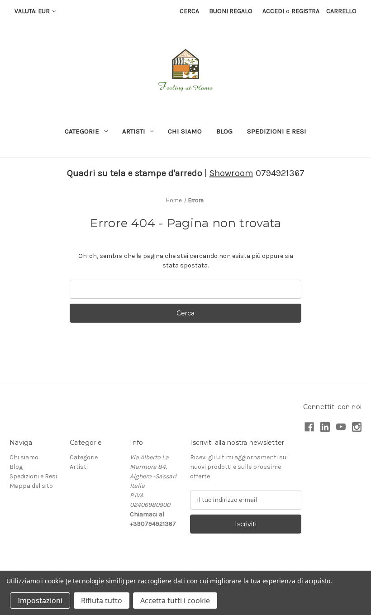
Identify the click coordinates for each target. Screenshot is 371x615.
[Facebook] (309, 427)
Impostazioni (40, 600)
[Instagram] (356, 427)
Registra (305, 11)
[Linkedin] (325, 427)
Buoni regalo (230, 11)
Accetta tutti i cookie (175, 600)
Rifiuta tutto (101, 600)
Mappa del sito (31, 486)
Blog (224, 131)
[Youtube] (341, 427)
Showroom (231, 173)
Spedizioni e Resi (276, 131)
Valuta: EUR (32, 11)
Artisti (133, 131)
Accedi (273, 11)
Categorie (82, 131)
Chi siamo (185, 131)
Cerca (189, 11)
